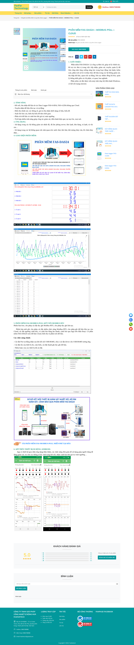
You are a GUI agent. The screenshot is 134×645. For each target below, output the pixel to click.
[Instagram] (105, 1)
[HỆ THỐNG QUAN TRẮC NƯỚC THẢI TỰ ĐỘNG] (99, 130)
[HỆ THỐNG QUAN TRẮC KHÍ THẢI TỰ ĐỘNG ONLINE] (99, 143)
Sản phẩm (37, 13)
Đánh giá (43, 90)
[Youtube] (108, 1)
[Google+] (86, 57)
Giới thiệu (55, 13)
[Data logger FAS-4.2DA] (99, 156)
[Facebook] (103, 1)
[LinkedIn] (94, 57)
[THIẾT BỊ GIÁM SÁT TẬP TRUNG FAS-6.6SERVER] (99, 118)
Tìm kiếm (89, 7)
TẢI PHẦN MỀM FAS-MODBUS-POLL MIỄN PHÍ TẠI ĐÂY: (46, 443)
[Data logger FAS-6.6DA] (99, 168)
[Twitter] (106, 1)
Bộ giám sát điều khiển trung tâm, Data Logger (34, 18)
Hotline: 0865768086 (111, 7)
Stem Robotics (65, 13)
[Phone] (131, 324)
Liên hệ (76, 13)
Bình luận (34, 90)
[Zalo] (131, 320)
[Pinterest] (90, 57)
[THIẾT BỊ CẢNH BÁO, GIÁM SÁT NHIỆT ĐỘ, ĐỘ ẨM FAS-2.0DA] (99, 93)
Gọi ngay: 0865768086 (79, 49)
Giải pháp (27, 13)
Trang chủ (18, 13)
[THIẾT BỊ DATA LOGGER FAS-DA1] (99, 106)
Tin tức (47, 13)
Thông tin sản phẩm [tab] (21, 90)
